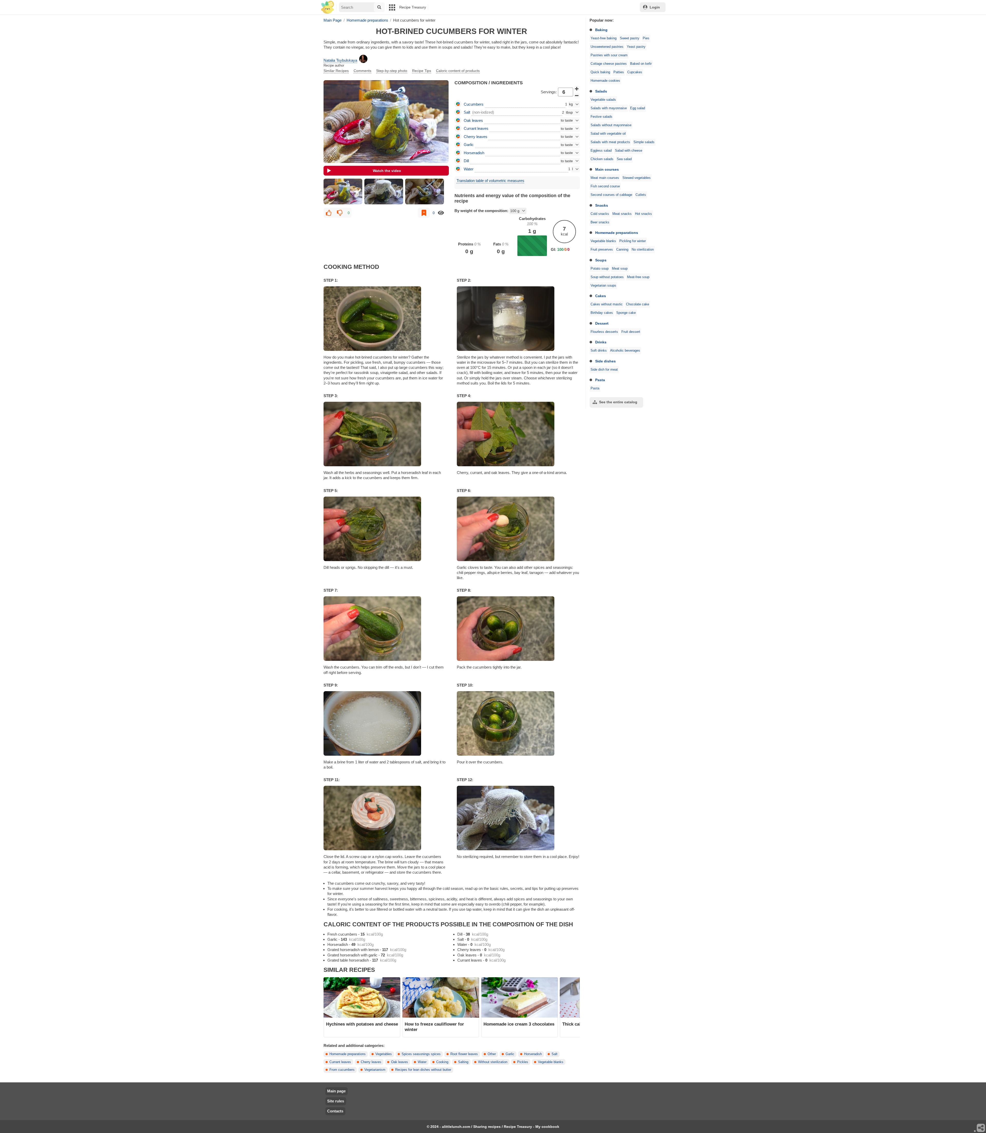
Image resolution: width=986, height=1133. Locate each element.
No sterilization (643, 249)
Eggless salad (601, 150)
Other (492, 1054)
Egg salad (637, 108)
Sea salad (624, 159)
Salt (554, 1054)
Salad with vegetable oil (608, 133)
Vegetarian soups (603, 285)
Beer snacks (600, 222)
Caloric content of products (458, 71)
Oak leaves (399, 1062)
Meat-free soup (638, 277)
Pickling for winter (632, 241)
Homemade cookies (605, 81)
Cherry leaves (371, 1062)
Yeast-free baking (604, 38)
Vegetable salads (603, 100)
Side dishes (605, 361)
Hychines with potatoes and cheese (362, 1024)
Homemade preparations (616, 233)
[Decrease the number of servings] (577, 96)
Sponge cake (626, 313)
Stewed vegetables (636, 178)
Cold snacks (600, 214)
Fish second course (605, 186)
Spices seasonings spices (421, 1054)
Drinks (600, 342)
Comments (362, 71)
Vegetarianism (374, 1070)
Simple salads (644, 142)
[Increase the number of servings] (577, 89)
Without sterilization (492, 1062)
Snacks (601, 205)
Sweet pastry (629, 38)
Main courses (607, 169)
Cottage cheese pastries (609, 64)
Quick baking (600, 72)
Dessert (602, 323)
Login (655, 7)
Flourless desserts (604, 332)
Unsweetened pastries (607, 47)
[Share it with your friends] (981, 1128)
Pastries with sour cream (609, 55)
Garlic (510, 1054)
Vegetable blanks (603, 241)
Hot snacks (643, 214)
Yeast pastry (636, 47)
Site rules (335, 1101)
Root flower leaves (464, 1054)
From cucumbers (342, 1070)
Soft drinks (599, 350)
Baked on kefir (641, 64)
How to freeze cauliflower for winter (434, 1026)
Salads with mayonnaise (609, 108)
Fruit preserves (602, 249)
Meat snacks (622, 214)
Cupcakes (634, 72)
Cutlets (641, 195)
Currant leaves (340, 1062)
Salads (601, 91)
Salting (463, 1062)
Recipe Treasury (412, 7)
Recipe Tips (421, 71)
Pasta (600, 380)
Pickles (522, 1062)
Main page (336, 1091)
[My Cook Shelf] (327, 7)
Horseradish (533, 1054)
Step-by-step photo (391, 71)
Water (422, 1062)
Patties (618, 72)
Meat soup (620, 268)
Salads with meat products (610, 142)
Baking (601, 30)
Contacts (335, 1111)
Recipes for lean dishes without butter (423, 1070)
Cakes (600, 296)
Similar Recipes (336, 71)
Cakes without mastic (607, 304)
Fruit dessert (630, 332)
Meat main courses (605, 178)
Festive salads (601, 116)
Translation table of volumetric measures (490, 180)
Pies (646, 38)
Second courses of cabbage (611, 195)
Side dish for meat (604, 369)
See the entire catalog (618, 402)
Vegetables (383, 1054)
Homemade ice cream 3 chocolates (518, 1024)
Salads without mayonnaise (611, 125)
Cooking (442, 1062)
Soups (600, 260)
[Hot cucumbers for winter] (343, 191)
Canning (622, 249)
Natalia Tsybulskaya (340, 60)
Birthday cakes (602, 313)
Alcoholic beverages (625, 350)
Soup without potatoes (607, 277)
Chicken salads (602, 159)
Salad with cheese (628, 150)
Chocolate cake (637, 304)
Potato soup (600, 268)
